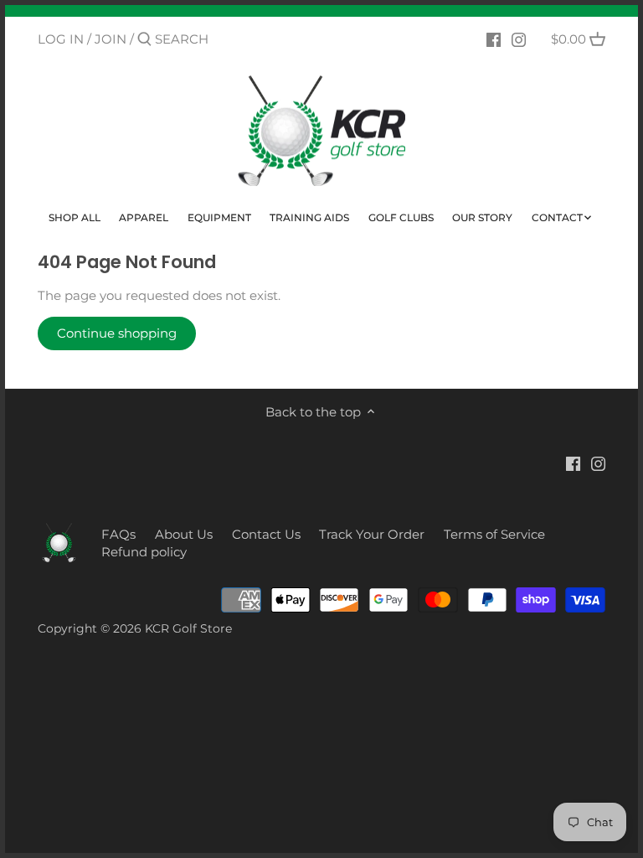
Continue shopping (117, 333)
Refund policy (144, 552)
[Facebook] (493, 38)
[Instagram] (519, 38)
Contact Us (266, 534)
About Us (184, 534)
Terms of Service (494, 534)
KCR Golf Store (188, 628)
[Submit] (144, 40)
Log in (61, 39)
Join (110, 39)
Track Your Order (371, 534)
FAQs (118, 534)
